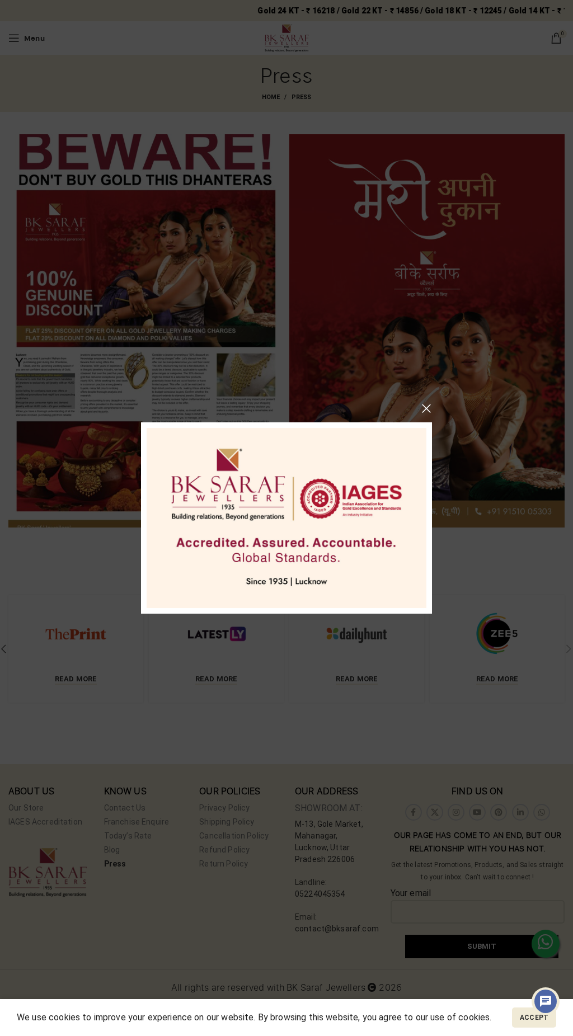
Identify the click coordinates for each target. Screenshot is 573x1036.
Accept (534, 1017)
